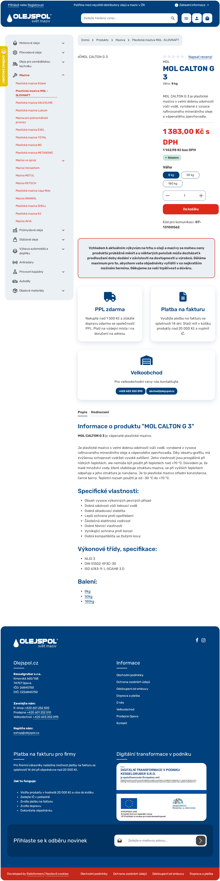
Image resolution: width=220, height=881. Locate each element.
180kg (89, 601)
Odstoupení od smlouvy (132, 689)
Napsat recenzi (200, 57)
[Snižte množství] (167, 196)
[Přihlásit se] (201, 840)
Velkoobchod (125, 709)
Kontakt (121, 723)
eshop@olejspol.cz (26, 733)
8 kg (171, 175)
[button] (63, 43)
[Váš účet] (197, 18)
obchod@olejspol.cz (161, 391)
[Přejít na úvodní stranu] (29, 18)
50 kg (190, 175)
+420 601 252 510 (39, 712)
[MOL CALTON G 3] (116, 86)
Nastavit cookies (57, 874)
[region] (116, 86)
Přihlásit (13, 5)
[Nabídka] (186, 18)
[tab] (82, 412)
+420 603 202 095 (131, 391)
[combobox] (125, 18)
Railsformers (35, 874)
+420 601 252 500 (36, 708)
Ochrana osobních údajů (133, 682)
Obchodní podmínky (130, 675)
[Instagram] (203, 641)
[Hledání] (173, 18)
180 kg (172, 183)
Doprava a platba (128, 696)
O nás (120, 702)
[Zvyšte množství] (201, 196)
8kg (87, 591)
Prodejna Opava (127, 716)
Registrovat (36, 5)
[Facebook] (197, 641)
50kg (88, 596)
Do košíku (191, 209)
